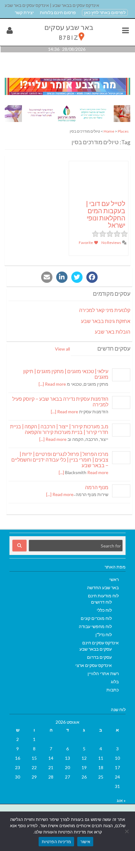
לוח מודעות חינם (103, 595)
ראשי (114, 579)
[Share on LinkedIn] (62, 277)
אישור (85, 841)
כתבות (112, 689)
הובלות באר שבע (112, 332)
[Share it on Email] (46, 277)
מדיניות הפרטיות (56, 841)
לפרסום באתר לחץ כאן (105, 12)
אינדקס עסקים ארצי (93, 665)
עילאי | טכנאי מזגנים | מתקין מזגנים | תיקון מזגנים (65, 374)
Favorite (86, 242)
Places (123, 131)
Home (109, 131)
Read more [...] (52, 384)
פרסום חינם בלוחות (58, 12)
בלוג (115, 681)
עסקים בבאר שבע (95, 649)
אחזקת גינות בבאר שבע (105, 321)
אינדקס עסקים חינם (100, 642)
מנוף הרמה (96, 487)
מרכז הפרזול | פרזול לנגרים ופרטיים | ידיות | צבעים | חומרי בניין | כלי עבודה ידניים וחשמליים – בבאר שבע (59, 459)
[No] (127, 831)
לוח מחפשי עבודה (95, 626)
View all (62, 349)
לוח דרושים (101, 602)
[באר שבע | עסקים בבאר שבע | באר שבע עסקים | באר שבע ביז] (68, 42)
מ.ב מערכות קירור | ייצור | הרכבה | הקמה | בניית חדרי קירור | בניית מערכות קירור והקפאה (59, 429)
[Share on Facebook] (92, 277)
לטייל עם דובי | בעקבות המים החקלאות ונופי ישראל (105, 214)
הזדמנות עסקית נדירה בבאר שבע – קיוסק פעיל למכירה (60, 401)
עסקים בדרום (99, 657)
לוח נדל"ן (103, 634)
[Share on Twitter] (77, 277)
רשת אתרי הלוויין (103, 673)
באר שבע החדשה (103, 587)
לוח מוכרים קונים (96, 618)
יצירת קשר (24, 12)
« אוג (121, 800)
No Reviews (111, 242)
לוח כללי (104, 610)
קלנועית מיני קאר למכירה (104, 310)
